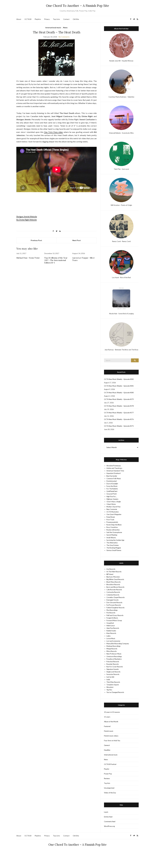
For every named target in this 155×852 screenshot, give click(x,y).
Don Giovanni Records (114, 602)
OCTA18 (27, 19)
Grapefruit (110, 623)
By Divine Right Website (26, 219)
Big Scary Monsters (113, 577)
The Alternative (111, 543)
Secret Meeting (111, 535)
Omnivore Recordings (114, 656)
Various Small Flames (113, 550)
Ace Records (110, 569)
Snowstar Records (112, 674)
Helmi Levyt (110, 626)
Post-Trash (110, 520)
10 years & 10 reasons (112, 712)
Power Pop (108, 774)
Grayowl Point (111, 494)
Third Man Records (113, 682)
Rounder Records (112, 664)
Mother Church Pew (113, 507)
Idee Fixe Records (112, 628)
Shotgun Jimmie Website (26, 216)
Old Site (76, 19)
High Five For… (111, 496)
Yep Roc (109, 690)
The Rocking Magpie (113, 548)
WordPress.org (109, 826)
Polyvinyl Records (112, 662)
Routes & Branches (113, 530)
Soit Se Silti (110, 677)
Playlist (106, 769)
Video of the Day (110, 793)
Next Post (76, 240)
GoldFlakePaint (111, 491)
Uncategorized (109, 788)
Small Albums (111, 538)
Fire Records (110, 613)
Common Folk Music (113, 478)
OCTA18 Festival (110, 764)
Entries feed (108, 817)
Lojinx (108, 636)
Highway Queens (112, 499)
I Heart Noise (111, 504)
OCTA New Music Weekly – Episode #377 (119, 413)
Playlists (38, 19)
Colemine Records (112, 595)
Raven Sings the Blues (114, 525)
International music (53, 27)
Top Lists (56, 19)
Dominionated (111, 481)
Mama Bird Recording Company (117, 644)
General (107, 745)
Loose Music (110, 638)
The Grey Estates (112, 545)
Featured (107, 726)
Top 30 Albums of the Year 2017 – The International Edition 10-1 (55, 260)
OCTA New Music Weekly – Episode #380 (119, 393)
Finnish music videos (111, 736)
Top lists (107, 783)
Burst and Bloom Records (115, 587)
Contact (66, 19)
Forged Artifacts (112, 618)
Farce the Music (111, 486)
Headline (107, 750)
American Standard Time (115, 471)
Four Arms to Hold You (112, 741)
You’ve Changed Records (115, 692)
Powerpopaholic (112, 522)
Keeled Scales (111, 631)
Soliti (108, 680)
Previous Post (36, 240)
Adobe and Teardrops (114, 468)
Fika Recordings (112, 610)
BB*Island (109, 574)
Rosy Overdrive (112, 527)
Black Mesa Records (113, 582)
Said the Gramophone (114, 532)
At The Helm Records (113, 572)
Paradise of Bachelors (114, 659)
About (18, 19)
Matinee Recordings (113, 646)
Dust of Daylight (112, 484)
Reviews (107, 778)
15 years (107, 717)
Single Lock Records (113, 672)
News (65, 27)
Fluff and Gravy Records (114, 615)
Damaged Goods (112, 600)
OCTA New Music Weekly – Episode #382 (119, 379)
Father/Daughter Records (115, 608)
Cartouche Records (113, 592)
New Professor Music (113, 654)
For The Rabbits (112, 489)
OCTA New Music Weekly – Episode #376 (119, 419)
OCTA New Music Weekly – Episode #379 (119, 399)
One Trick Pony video (53, 132)
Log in (106, 812)
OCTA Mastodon (112, 512)
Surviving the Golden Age (115, 540)
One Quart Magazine (113, 514)
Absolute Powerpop (113, 466)
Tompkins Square (112, 685)
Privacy (47, 19)
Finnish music (108, 731)
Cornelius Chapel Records (115, 597)
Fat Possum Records (113, 605)
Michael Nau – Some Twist (27, 258)
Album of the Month (111, 722)
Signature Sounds (112, 669)
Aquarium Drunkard (113, 473)
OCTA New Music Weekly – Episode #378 (119, 406)
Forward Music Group (114, 620)
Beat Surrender (111, 476)
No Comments (64, 37)
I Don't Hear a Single (113, 502)
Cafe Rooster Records (114, 590)
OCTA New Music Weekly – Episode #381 (119, 386)
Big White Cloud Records (115, 579)
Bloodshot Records (113, 584)
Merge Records (111, 649)
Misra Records (111, 651)
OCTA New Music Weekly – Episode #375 (119, 426)
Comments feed (109, 821)
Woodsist (109, 687)
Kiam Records (111, 633)
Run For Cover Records (114, 667)
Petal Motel (110, 517)
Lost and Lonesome (113, 641)
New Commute (111, 509)
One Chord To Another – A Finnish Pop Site (77, 6)
